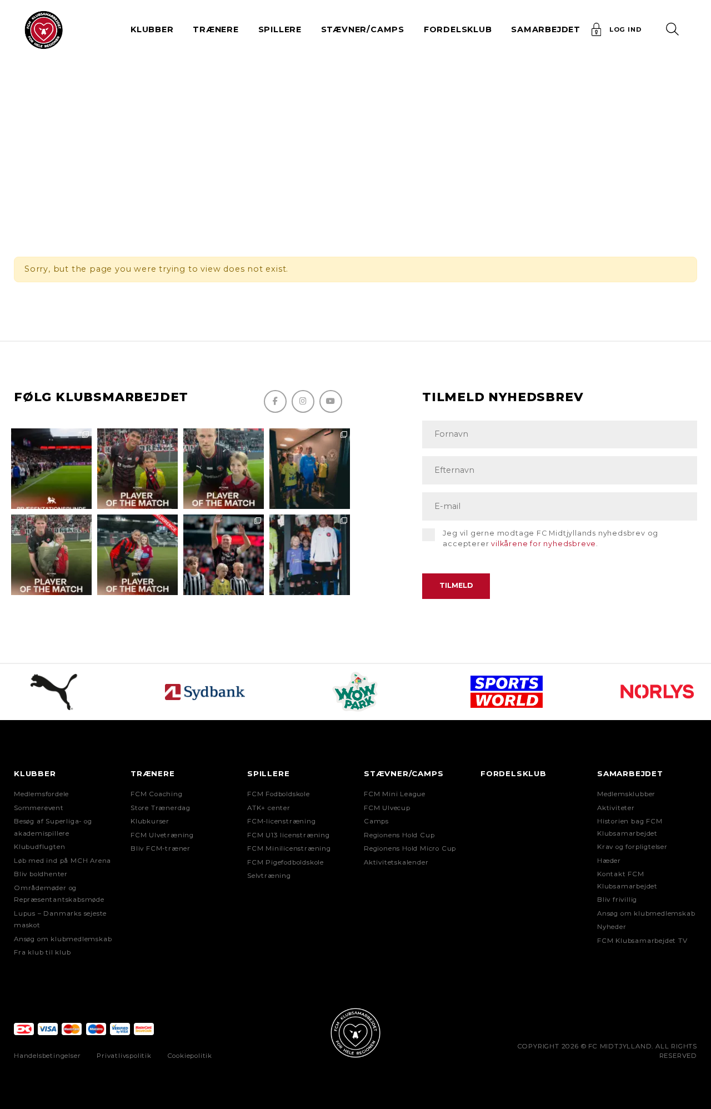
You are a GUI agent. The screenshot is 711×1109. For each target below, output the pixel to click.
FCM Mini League (394, 794)
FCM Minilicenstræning (289, 848)
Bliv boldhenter (41, 874)
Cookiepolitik (190, 1056)
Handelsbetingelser (47, 1056)
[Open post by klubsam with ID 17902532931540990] (309, 468)
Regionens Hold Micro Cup (410, 848)
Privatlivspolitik (124, 1056)
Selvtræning (269, 876)
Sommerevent (39, 808)
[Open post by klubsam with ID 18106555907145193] (51, 554)
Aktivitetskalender (396, 862)
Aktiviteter (616, 808)
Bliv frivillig (617, 899)
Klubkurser (150, 821)
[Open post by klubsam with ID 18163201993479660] (137, 468)
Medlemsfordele (41, 794)
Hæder (609, 861)
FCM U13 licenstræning (288, 835)
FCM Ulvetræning (162, 835)
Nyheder (612, 927)
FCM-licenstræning (281, 821)
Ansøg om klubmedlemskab (63, 939)
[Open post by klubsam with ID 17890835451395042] (309, 554)
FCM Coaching (157, 794)
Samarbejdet (630, 773)
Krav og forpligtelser (632, 847)
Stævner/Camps (362, 29)
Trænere (153, 773)
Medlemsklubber (626, 794)
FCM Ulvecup (387, 808)
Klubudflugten (39, 847)
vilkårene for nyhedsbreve (543, 543)
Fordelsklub (458, 29)
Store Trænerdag (161, 808)
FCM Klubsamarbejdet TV (642, 941)
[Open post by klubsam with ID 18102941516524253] (137, 554)
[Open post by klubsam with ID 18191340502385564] (223, 468)
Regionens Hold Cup (399, 835)
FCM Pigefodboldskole (285, 862)
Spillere (268, 773)
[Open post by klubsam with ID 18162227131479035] (223, 554)
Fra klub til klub (42, 952)
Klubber (35, 773)
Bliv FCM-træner (161, 848)
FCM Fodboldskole (278, 794)
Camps (376, 821)
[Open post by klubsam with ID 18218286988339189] (51, 468)
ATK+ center (269, 808)
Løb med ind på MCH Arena (62, 861)
